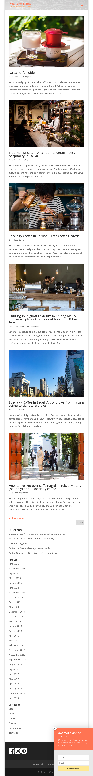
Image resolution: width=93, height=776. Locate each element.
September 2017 (17, 659)
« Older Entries (16, 518)
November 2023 (17, 592)
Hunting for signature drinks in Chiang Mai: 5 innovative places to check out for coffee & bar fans (43, 319)
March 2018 (15, 640)
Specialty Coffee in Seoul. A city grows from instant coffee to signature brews (46, 404)
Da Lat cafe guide (22, 72)
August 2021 (15, 602)
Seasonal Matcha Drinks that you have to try (31, 538)
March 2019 (15, 621)
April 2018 (14, 635)
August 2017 (15, 664)
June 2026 (14, 563)
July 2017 (13, 669)
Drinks (21, 326)
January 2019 (15, 626)
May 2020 (14, 606)
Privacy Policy (38, 764)
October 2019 (16, 616)
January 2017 (15, 688)
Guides (21, 76)
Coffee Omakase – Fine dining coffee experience (33, 553)
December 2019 (17, 611)
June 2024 (14, 587)
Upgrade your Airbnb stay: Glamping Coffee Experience (37, 533)
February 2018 (16, 645)
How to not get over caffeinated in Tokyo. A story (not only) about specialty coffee (45, 487)
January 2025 (15, 582)
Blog (11, 76)
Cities (16, 76)
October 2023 (16, 597)
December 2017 (17, 650)
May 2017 (14, 678)
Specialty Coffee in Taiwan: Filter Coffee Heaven (44, 236)
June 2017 (14, 674)
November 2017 (17, 654)
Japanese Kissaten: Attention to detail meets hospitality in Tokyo (42, 154)
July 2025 (13, 573)
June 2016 (14, 698)
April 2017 (14, 683)
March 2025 (15, 578)
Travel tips (14, 732)
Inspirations (29, 76)
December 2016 (17, 693)
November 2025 (17, 568)
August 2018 (15, 630)
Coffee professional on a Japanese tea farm (31, 548)
